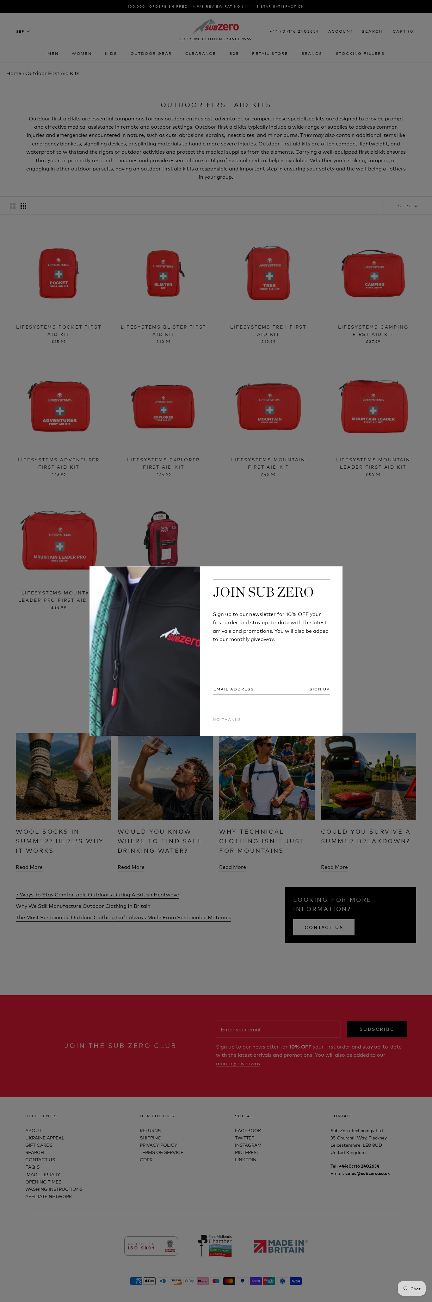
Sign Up (320, 689)
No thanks (227, 719)
